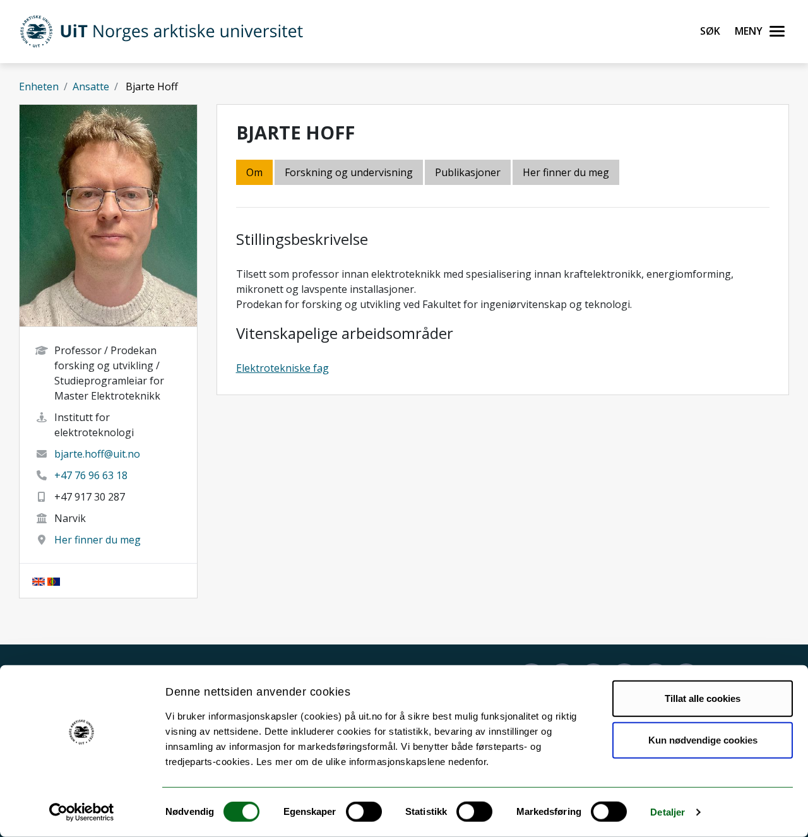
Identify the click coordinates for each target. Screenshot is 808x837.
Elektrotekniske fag (282, 368)
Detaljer (667, 812)
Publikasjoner (468, 172)
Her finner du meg (97, 540)
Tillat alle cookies (702, 698)
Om (254, 172)
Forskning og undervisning (349, 172)
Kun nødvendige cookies (703, 739)
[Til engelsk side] (38, 581)
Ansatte (91, 86)
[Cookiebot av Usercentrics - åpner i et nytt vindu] (82, 812)
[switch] (364, 812)
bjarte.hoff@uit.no (97, 454)
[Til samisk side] (53, 581)
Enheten (39, 86)
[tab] (469, 173)
